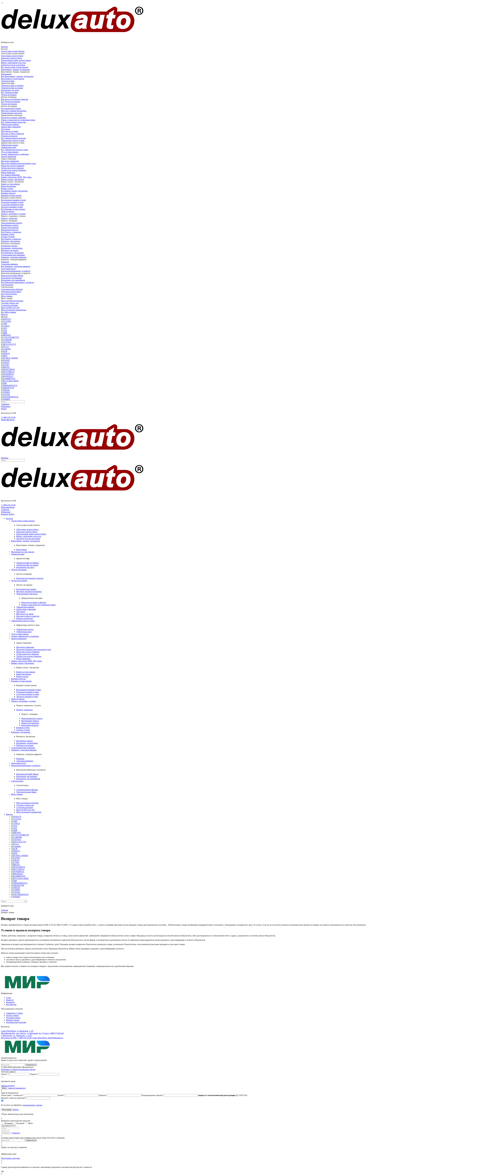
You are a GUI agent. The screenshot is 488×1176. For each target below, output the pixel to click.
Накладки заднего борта (11, 58)
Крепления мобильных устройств (15, 271)
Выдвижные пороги (10, 225)
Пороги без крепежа (10, 227)
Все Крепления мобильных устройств (17, 282)
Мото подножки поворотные (13, 310)
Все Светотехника (9, 294)
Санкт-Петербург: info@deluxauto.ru (47, 1038)
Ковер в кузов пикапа (10, 184)
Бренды (4, 314)
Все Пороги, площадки (11, 232)
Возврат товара (12, 1020)
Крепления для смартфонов (13, 280)
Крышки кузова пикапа (11, 195)
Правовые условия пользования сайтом (18, 1069)
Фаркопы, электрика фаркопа (13, 257)
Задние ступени (8, 237)
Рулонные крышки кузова (12, 202)
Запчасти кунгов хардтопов (13, 65)
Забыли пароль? (8, 1086)
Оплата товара (12, 1015)
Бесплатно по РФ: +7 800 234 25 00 (16, 1038)
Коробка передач (8, 193)
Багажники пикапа (9, 246)
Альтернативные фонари (12, 289)
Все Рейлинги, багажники (12, 253)
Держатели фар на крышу (12, 88)
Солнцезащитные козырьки (13, 255)
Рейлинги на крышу (10, 250)
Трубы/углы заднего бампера (13, 170)
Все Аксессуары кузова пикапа (14, 67)
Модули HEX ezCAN (10, 308)
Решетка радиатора (9, 136)
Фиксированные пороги (11, 223)
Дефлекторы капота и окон (12, 140)
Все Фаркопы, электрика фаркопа (15, 266)
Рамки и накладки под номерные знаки (18, 120)
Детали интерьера (9, 95)
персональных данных (32, 1105)
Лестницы (5, 129)
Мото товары (6, 296)
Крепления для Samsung (11, 278)
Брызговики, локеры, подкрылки (15, 69)
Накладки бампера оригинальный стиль (18, 163)
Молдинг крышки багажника (13, 111)
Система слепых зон (10, 303)
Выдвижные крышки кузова (13, 200)
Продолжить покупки (10, 1158)
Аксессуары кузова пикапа (12, 51)
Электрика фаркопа (9, 264)
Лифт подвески (7, 211)
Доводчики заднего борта (12, 56)
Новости (10, 1000)
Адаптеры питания (9, 305)
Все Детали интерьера (10, 101)
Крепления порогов (9, 230)
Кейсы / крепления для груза (13, 63)
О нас (8, 998)
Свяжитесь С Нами (14, 1013)
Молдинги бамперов (10, 161)
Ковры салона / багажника (12, 179)
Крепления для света (10, 90)
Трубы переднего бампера (12, 168)
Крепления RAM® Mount (12, 275)
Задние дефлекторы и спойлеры (15, 154)
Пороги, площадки (9, 218)
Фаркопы (5, 262)
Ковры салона (7, 188)
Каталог (4, 47)
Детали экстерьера (9, 104)
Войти (16, 1109)
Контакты (10, 1002)
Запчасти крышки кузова (12, 207)
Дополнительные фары (11, 292)
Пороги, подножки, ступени (13, 214)
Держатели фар (7, 81)
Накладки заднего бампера (12, 166)
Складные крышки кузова (12, 205)
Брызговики (6, 74)
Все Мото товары (8, 312)
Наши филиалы (7, 420)
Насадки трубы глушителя (12, 134)
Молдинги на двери (9, 131)
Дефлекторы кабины (10, 124)
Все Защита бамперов (10, 175)
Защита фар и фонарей (11, 127)
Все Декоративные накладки (13, 122)
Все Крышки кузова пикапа (13, 209)
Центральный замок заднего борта (16, 60)
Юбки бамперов (8, 172)
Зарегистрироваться (16, 1088)
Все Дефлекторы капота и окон (14, 150)
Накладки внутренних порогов (14, 99)
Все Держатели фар (9, 92)
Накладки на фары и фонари (13, 118)
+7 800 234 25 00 (8, 417)
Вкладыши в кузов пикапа (12, 79)
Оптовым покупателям (16, 1022)
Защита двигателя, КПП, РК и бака (16, 177)
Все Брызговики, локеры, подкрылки (17, 76)
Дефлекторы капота (9, 145)
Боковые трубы (7, 234)
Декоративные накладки (11, 113)
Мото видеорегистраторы (12, 301)
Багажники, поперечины (11, 248)
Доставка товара (13, 1018)
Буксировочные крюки (11, 108)
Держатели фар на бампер (12, 85)
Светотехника (7, 285)
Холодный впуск (8, 269)
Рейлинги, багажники (10, 241)
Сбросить (16, 1133)
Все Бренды (11, 1004)
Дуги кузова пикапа (9, 152)
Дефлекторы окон (8, 147)
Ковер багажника (8, 186)
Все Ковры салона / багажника (14, 191)
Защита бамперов (8, 156)
